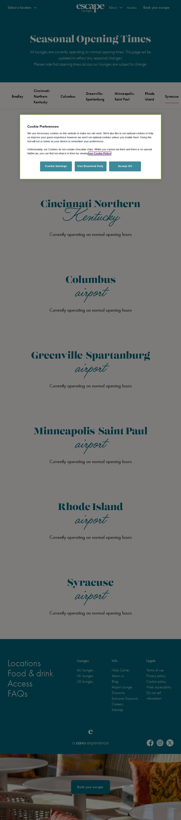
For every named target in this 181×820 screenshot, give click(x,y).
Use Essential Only (90, 166)
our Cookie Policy (100, 153)
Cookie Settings (56, 166)
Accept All (125, 166)
